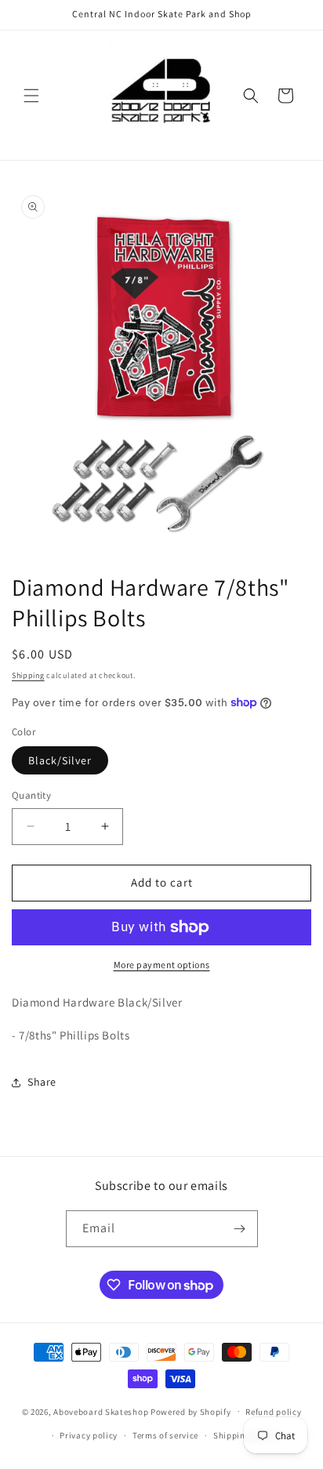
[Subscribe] (240, 1228)
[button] (31, 95)
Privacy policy (89, 1435)
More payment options (162, 964)
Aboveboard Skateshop (100, 1411)
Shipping (28, 675)
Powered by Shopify (191, 1411)
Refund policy (273, 1411)
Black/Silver (60, 760)
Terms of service (165, 1435)
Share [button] (41, 1082)
